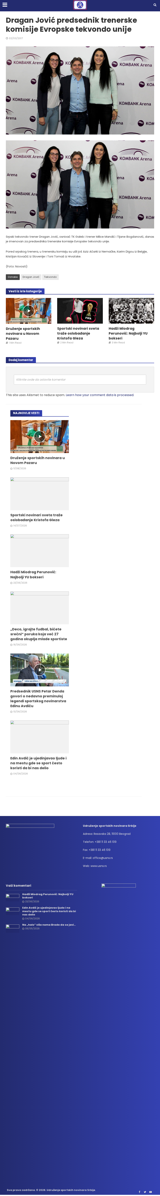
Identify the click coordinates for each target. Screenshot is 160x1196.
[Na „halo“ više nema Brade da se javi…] (12, 928)
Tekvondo (50, 277)
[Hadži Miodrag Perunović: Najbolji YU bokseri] (131, 310)
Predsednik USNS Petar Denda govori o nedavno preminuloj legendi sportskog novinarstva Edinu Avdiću (38, 698)
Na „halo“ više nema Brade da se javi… (49, 925)
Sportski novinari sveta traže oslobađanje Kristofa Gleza (78, 333)
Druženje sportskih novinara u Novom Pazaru (23, 333)
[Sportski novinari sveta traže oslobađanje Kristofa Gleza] (80, 310)
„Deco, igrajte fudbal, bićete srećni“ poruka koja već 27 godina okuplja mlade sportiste (38, 634)
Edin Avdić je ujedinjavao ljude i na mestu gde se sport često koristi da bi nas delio (38, 763)
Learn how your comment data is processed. (100, 395)
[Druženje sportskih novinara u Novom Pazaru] (28, 310)
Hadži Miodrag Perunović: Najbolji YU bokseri (128, 333)
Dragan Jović (31, 277)
